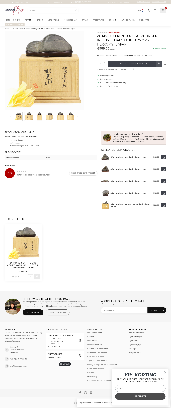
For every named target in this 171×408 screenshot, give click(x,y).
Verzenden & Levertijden (97, 353)
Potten (28, 20)
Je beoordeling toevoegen (83, 173)
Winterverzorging (15, 25)
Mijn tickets (133, 341)
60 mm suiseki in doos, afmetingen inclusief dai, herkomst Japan (23, 265)
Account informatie (136, 333)
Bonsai (16, 20)
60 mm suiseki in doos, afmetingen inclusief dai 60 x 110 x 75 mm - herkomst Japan (44, 29)
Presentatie (98, 20)
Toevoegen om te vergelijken (107, 69)
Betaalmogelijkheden (95, 369)
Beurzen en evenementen (97, 349)
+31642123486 (119, 141)
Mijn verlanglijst (135, 345)
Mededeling (92, 377)
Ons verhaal (92, 341)
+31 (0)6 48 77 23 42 (18, 359)
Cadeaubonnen (143, 2)
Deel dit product (127, 69)
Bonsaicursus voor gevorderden (100, 381)
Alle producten (135, 353)
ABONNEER (140, 396)
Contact (90, 337)
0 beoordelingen (114, 32)
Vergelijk (15, 277)
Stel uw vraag (33, 312)
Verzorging (53, 20)
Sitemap (90, 373)
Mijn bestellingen (135, 337)
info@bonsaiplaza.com (152, 139)
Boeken (112, 20)
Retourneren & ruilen (95, 357)
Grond (40, 20)
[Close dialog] (165, 372)
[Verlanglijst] (155, 10)
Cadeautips (144, 20)
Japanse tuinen (128, 20)
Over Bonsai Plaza (94, 333)
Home (7, 20)
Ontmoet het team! (94, 345)
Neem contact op (159, 2)
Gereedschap (70, 20)
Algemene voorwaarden (97, 361)
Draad (85, 20)
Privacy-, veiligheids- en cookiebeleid (102, 365)
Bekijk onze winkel (57, 312)
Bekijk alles (64, 364)
